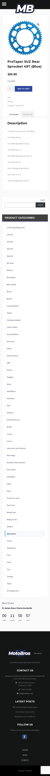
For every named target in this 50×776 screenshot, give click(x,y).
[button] (38, 24)
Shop (25, 755)
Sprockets (20, 105)
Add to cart (23, 89)
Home (25, 750)
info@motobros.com (26, 693)
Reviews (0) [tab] (27, 114)
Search (42, 200)
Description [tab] (14, 114)
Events (25, 760)
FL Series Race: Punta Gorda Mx (17, 608)
